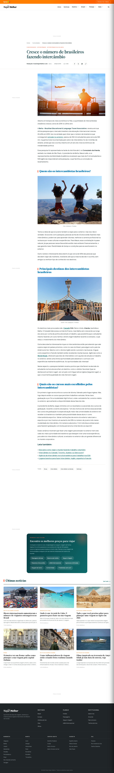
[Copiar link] (85, 63)
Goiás (49, 743)
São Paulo (72, 749)
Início (59, 7)
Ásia (39, 723)
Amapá (27, 743)
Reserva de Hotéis (53, 558)
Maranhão (6, 749)
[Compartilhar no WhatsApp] (82, 63)
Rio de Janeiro (73, 746)
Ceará (5, 746)
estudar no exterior (55, 137)
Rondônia (28, 752)
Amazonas (28, 746)
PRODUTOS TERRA (103, 1)
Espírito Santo (73, 741)
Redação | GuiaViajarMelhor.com (37, 64)
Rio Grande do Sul (96, 743)
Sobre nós (91, 714)
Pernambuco (7, 754)
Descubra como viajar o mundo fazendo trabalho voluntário (62, 450)
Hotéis (65, 714)
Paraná (93, 741)
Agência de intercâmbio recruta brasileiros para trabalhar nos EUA (64, 455)
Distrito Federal (52, 741)
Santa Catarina (95, 746)
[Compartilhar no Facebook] (74, 63)
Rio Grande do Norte (10, 760)
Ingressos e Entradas (71, 563)
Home (28, 43)
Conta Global (50, 568)
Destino (74, 7)
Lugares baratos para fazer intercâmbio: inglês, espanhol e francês (65, 458)
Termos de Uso (92, 723)
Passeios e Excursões (38, 563)
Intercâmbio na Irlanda (55, 47)
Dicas (45, 469)
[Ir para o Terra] (7, 2)
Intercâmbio (41, 47)
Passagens (66, 717)
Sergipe (6, 762)
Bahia (5, 743)
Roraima (27, 754)
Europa (40, 717)
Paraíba (6, 752)
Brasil (83, 7)
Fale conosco (92, 720)
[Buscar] (108, 7)
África (39, 726)
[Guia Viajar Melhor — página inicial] (10, 7)
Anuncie (90, 717)
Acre (26, 741)
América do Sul (42, 720)
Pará (26, 749)
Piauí (5, 757)
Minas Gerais (73, 743)
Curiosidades (36, 43)
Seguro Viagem (67, 558)
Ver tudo (105, 581)
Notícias (66, 7)
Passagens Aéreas (37, 558)
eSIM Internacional (55, 563)
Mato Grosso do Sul (53, 749)
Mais (99, 7)
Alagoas (6, 741)
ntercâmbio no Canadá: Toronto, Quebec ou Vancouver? (61, 453)
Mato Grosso (51, 746)
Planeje (91, 7)
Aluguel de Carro (37, 568)
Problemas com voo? (65, 568)
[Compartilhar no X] (78, 63)
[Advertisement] (57, 23)
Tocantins (28, 757)
